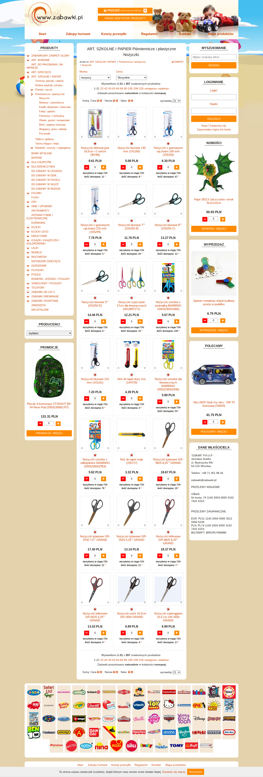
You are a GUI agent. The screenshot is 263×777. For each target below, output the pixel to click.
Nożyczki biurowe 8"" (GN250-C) (168, 226)
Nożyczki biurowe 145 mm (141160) (132, 149)
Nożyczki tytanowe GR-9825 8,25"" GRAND (168, 461)
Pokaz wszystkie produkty (125, 18)
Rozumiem (195, 771)
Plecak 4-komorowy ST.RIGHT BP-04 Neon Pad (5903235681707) (49, 405)
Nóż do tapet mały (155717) (131, 461)
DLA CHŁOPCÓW (41, 162)
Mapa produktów (220, 34)
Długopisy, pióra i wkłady (53, 129)
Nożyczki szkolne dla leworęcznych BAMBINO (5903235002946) (168, 384)
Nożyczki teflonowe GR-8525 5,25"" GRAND (95, 617)
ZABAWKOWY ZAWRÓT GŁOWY (50, 55)
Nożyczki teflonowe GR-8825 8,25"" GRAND (168, 540)
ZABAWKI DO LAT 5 (43, 292)
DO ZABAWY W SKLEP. (45, 184)
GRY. (34, 201)
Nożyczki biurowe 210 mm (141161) (95, 380)
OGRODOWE (39, 265)
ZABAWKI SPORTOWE (44, 300)
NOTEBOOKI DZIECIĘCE (46, 261)
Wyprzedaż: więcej (214, 330)
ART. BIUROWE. (40, 60)
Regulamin (149, 34)
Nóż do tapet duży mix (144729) (131, 380)
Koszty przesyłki (113, 34)
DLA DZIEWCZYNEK (43, 166)
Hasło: (214, 104)
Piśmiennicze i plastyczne (49, 94)
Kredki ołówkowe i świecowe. (55, 107)
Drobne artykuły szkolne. (49, 85)
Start (42, 34)
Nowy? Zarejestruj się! (213, 125)
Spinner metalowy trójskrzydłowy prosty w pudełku (214, 302)
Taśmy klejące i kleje (47, 143)
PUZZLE (36, 274)
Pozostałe (44, 133)
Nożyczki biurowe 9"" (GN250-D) (95, 303)
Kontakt (185, 34)
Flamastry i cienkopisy (51, 115)
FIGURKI (36, 193)
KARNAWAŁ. (38, 222)
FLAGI (35, 197)
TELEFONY (38, 287)
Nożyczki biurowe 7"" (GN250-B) (131, 226)
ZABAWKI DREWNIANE (45, 296)
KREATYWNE (39, 236)
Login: (214, 90)
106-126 (138, 88)
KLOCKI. (36, 227)
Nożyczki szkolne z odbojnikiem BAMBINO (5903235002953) (95, 463)
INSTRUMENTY (40, 210)
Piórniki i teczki (43, 89)
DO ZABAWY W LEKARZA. (47, 171)
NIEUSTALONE (40, 309)
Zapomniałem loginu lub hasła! (214, 129)
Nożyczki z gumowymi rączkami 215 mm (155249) (95, 228)
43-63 (112, 88)
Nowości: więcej (214, 228)
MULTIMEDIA (39, 256)
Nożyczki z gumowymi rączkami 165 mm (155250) (168, 151)
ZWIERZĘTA (38, 305)
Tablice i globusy (44, 139)
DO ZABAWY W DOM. (44, 175)
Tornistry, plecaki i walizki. (49, 80)
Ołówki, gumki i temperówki (54, 120)
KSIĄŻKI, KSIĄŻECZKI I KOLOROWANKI (43, 242)
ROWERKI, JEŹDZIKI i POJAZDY (50, 279)
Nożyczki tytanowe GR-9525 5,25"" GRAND (131, 538)
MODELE (36, 252)
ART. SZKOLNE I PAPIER (46, 76)
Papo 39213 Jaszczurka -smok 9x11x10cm (214, 201)
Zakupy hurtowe (78, 34)
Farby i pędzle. (47, 111)
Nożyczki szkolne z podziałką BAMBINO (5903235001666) (168, 305)
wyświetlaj (166, 100)
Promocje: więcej (49, 433)
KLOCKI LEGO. (40, 231)
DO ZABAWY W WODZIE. (46, 188)
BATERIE (36, 157)
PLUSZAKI (37, 270)
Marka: (84, 71)
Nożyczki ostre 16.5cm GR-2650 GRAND (131, 615)
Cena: (119, 71)
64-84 (120, 88)
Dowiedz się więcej (173, 771)
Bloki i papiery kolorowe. (52, 124)
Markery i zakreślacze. (51, 102)
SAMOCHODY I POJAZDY (46, 283)
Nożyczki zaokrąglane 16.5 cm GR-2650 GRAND (168, 617)
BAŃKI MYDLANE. (42, 153)
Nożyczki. (44, 98)
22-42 (104, 88)
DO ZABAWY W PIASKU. (46, 179)
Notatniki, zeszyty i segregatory (53, 147)
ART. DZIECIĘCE (41, 72)
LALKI (34, 248)
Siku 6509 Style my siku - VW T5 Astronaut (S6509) (214, 404)
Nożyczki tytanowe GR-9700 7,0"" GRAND (95, 538)
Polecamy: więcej (214, 431)
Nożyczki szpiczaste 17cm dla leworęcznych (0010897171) (132, 305)
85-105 (128, 88)
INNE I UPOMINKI (41, 206)
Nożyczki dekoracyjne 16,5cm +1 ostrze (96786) (95, 151)
